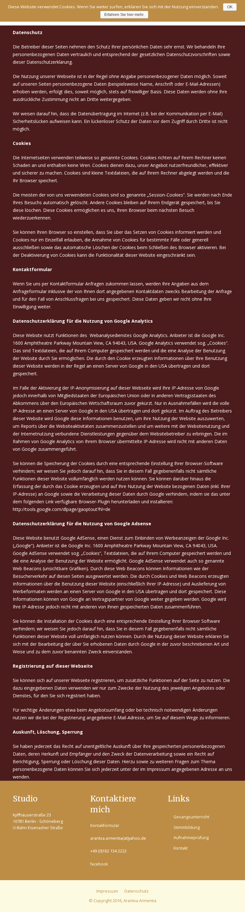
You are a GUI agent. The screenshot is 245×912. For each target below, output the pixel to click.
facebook (99, 864)
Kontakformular (104, 825)
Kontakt (181, 848)
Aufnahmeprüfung (191, 837)
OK (230, 7)
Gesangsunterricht (191, 817)
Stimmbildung (187, 827)
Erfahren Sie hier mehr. (124, 14)
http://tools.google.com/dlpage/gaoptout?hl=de (61, 509)
